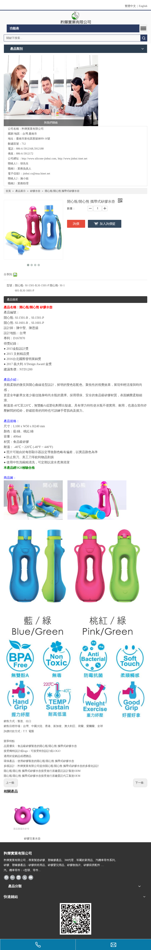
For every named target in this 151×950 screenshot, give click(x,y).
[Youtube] (30, 877)
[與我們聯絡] (51, 90)
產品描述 (12, 299)
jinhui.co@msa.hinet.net (36, 173)
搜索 (143, 38)
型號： (11, 285)
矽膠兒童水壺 (32, 838)
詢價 (76, 223)
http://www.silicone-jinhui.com (39, 158)
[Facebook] (6, 877)
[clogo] (75, 17)
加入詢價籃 (107, 223)
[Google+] (12, 877)
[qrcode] (75, 919)
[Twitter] (24, 877)
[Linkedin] (18, 877)
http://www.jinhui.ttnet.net (72, 158)
